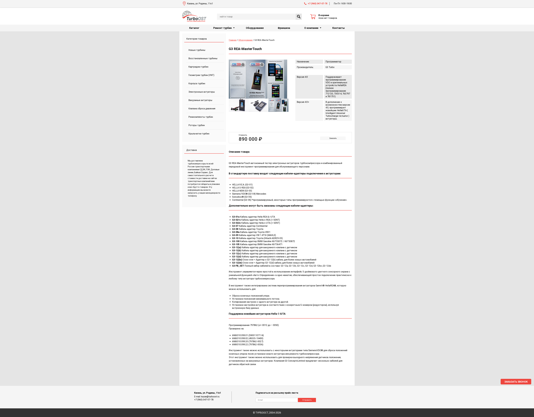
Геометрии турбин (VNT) (201, 75)
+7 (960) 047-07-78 (317, 3)
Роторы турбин (196, 125)
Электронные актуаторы (201, 92)
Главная (232, 40)
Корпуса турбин (196, 83)
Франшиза (284, 27)
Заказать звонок (516, 381)
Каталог (194, 27)
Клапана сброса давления (201, 108)
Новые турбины (196, 50)
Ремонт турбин (222, 27)
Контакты (338, 27)
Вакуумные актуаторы (200, 100)
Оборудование (255, 27)
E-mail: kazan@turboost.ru (206, 396)
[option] (258, 79)
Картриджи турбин (198, 66)
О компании (311, 27)
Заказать (333, 138)
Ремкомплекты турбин (200, 117)
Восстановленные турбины (202, 58)
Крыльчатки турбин (198, 133)
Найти (299, 17)
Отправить (307, 400)
